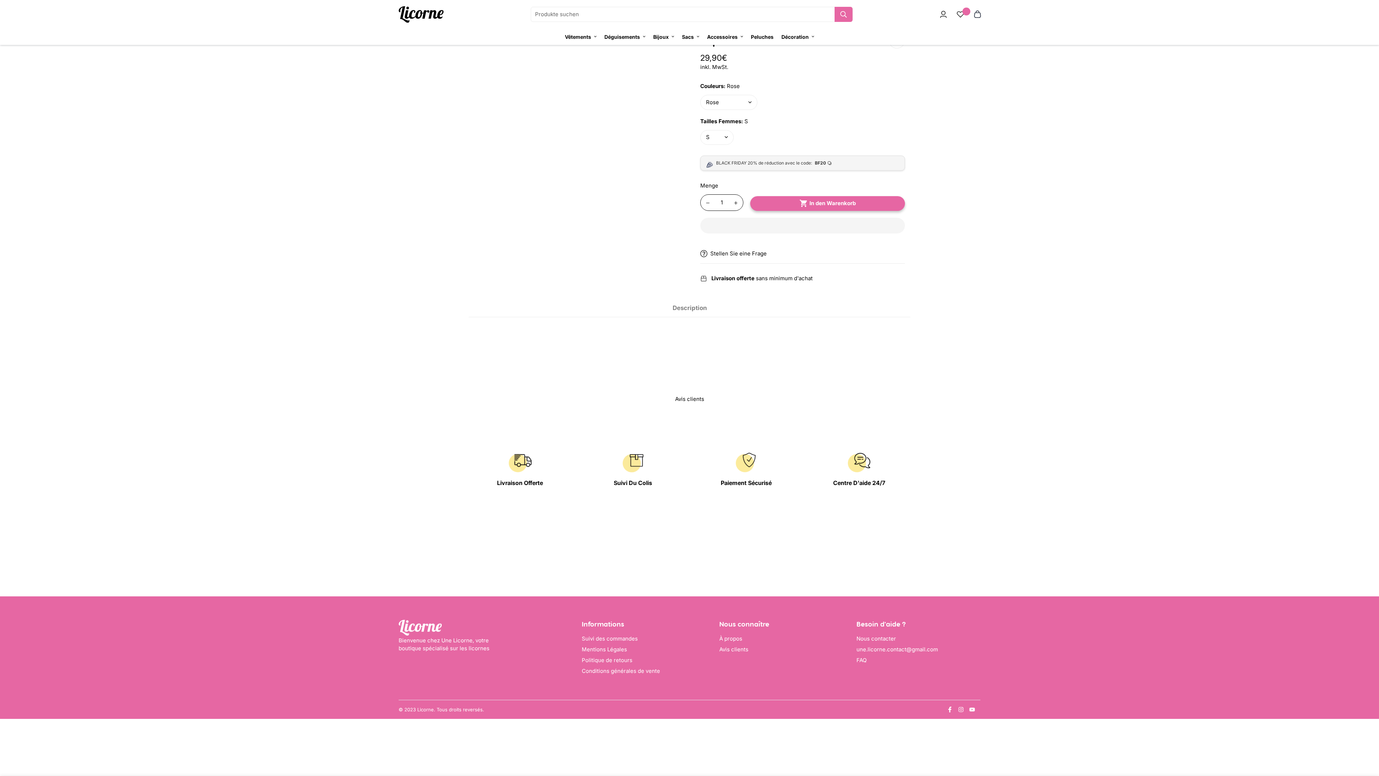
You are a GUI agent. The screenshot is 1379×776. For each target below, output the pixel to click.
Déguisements (622, 37)
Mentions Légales (604, 649)
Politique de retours (607, 660)
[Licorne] (421, 14)
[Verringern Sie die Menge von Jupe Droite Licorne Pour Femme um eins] (708, 203)
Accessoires (722, 37)
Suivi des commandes (610, 638)
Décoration (795, 37)
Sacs (688, 37)
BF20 (820, 163)
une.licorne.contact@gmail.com (897, 649)
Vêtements (578, 37)
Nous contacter (876, 638)
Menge (709, 185)
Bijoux (661, 37)
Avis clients (733, 649)
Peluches (762, 37)
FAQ (861, 660)
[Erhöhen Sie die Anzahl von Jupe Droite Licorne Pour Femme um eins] (736, 203)
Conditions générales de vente (621, 671)
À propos (730, 638)
